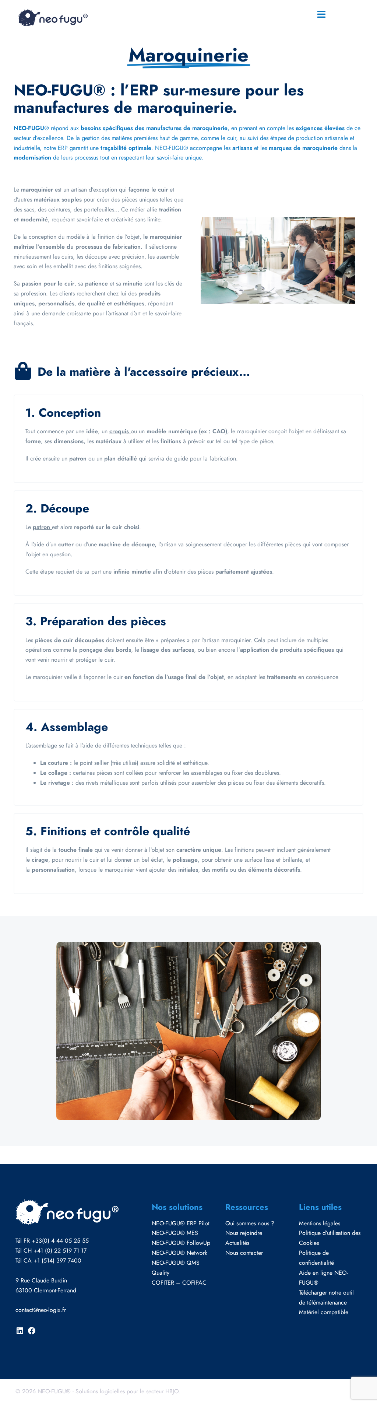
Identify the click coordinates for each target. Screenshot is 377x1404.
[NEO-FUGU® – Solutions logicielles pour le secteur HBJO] (52, 17)
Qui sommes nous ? (249, 1223)
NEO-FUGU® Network (179, 1253)
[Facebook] (31, 1333)
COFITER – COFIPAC (179, 1282)
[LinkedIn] (19, 1333)
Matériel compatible (323, 1312)
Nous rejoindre (243, 1233)
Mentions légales (319, 1223)
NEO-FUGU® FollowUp (181, 1243)
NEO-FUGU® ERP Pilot (180, 1223)
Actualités (237, 1243)
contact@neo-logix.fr (40, 1310)
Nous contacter (244, 1253)
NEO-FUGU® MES (175, 1233)
